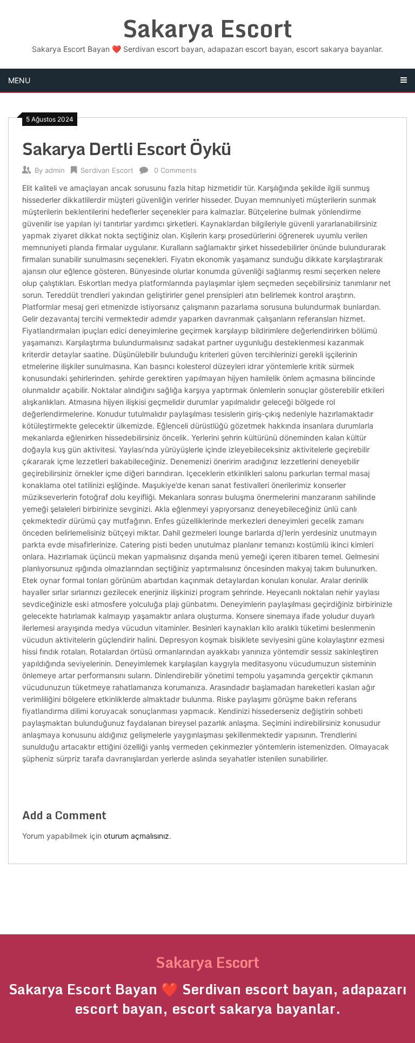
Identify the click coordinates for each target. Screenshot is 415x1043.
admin (55, 170)
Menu (19, 80)
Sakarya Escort (207, 28)
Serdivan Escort (107, 170)
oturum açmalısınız (136, 835)
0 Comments (175, 170)
